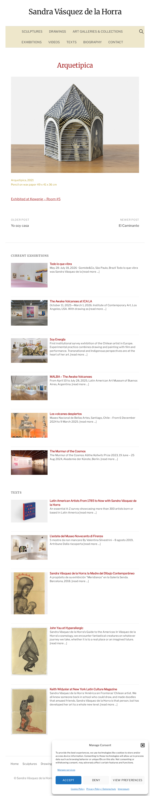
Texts (71, 42)
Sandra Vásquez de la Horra (75, 11)
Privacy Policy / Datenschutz (101, 789)
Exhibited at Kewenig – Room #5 (36, 199)
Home (15, 764)
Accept (68, 780)
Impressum (123, 789)
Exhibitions (32, 42)
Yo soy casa (20, 226)
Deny (96, 780)
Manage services (66, 770)
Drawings (57, 31)
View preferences (127, 780)
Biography (92, 42)
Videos (54, 42)
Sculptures (32, 31)
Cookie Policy (78, 789)
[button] (143, 745)
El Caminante (129, 226)
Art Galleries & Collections (98, 31)
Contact (115, 42)
